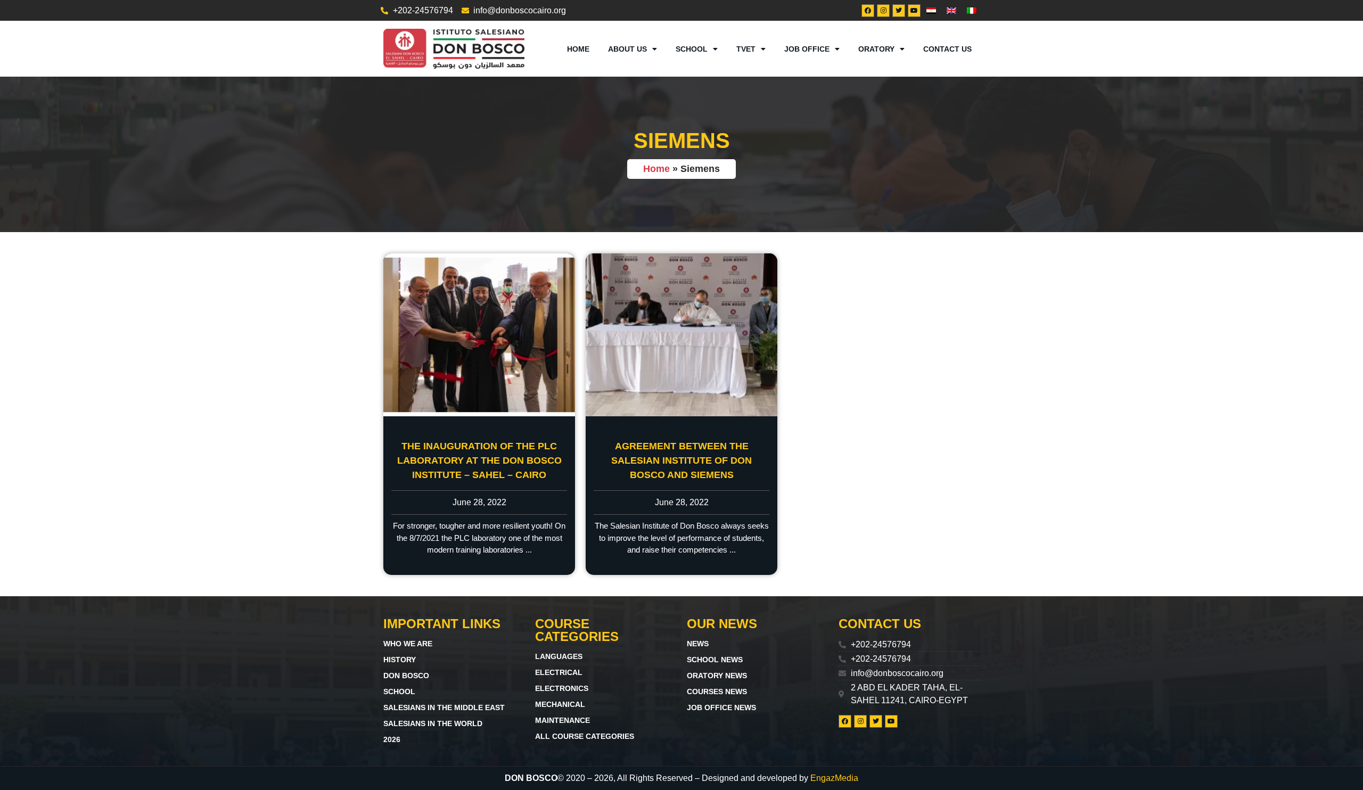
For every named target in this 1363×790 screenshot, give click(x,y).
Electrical (558, 672)
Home (578, 49)
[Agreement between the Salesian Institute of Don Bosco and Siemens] (681, 334)
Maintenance (562, 720)
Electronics (561, 688)
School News (715, 659)
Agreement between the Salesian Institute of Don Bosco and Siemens (681, 460)
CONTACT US (947, 49)
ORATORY (876, 49)
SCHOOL (692, 49)
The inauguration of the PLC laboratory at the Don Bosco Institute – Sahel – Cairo (479, 460)
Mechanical (560, 704)
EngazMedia (834, 778)
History (399, 659)
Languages (558, 656)
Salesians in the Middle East (444, 707)
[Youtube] (914, 10)
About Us (627, 49)
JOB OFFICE (807, 49)
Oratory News (717, 675)
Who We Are (407, 643)
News (698, 643)
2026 (391, 739)
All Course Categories (584, 736)
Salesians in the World (432, 723)
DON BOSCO (406, 675)
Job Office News (721, 707)
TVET (746, 49)
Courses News (717, 691)
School (399, 691)
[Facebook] (867, 10)
